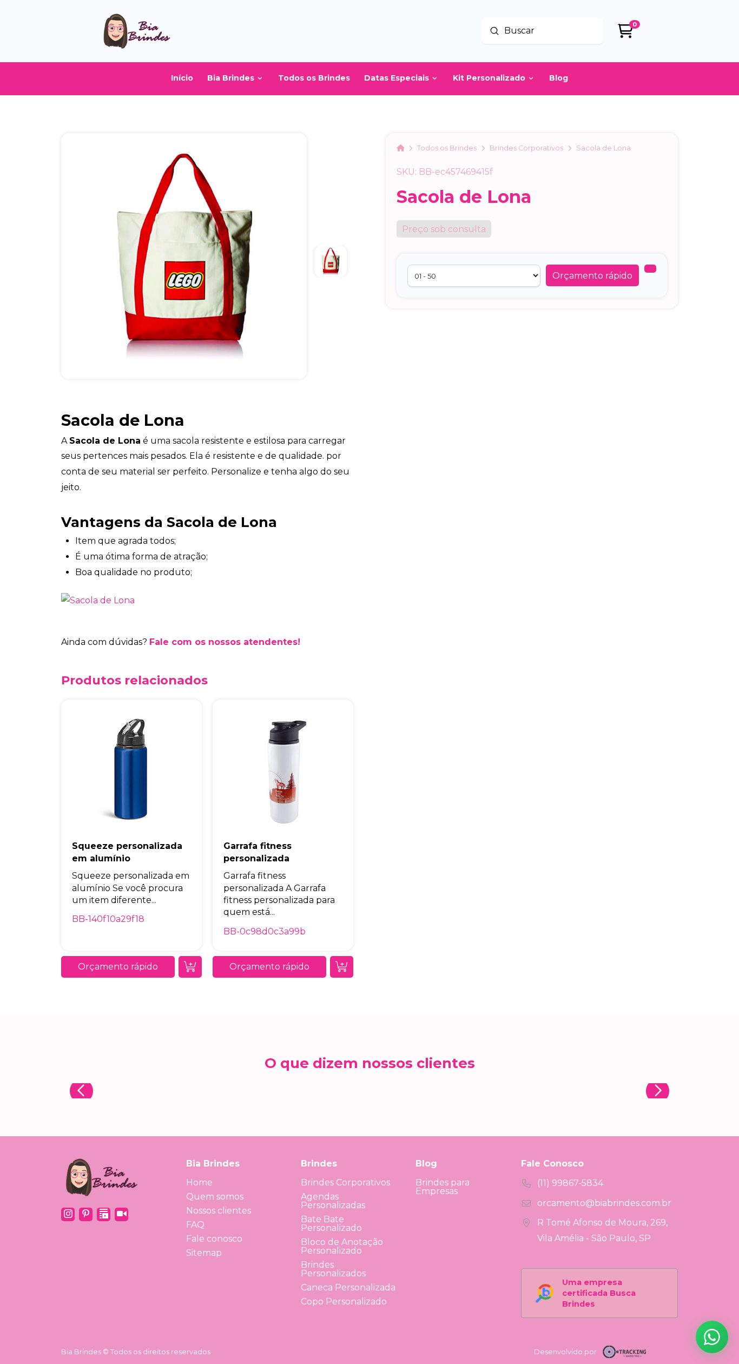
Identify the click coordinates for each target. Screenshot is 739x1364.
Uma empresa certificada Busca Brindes (599, 1293)
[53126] (650, 269)
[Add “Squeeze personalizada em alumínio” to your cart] (190, 967)
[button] (592, 276)
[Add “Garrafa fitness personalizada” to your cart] (341, 967)
